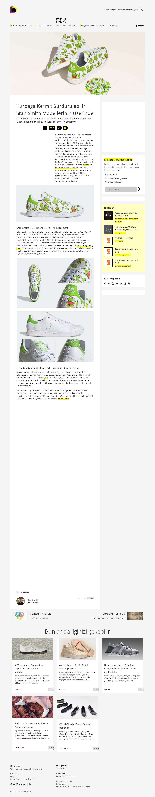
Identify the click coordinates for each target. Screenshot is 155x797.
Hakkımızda (14, 774)
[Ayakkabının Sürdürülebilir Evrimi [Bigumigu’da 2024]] (77, 648)
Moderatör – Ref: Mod (124, 238)
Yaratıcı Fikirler (61, 768)
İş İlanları (140, 25)
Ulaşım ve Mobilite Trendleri (92, 25)
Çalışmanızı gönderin (64, 781)
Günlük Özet (112, 175)
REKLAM (90, 598)
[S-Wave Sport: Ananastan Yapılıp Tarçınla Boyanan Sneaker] (32, 648)
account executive (121, 219)
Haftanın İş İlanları (114, 182)
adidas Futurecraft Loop (66, 167)
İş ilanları (109, 207)
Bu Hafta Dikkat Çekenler (117, 178)
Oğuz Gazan (32, 600)
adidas (69, 143)
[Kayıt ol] (139, 189)
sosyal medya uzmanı (123, 255)
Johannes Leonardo (25, 232)
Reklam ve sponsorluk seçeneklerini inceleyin (73, 786)
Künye (12, 776)
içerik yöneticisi (120, 233)
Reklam (59, 776)
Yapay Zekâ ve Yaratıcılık (66, 25)
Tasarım (65, 776)
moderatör (119, 241)
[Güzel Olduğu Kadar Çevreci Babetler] (77, 707)
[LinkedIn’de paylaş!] (59, 128)
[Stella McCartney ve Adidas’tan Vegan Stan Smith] (32, 707)
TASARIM (51, 689)
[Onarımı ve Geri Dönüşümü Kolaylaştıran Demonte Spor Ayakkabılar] (122, 648)
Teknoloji (73, 776)
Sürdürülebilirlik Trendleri (21, 25)
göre (46, 377)
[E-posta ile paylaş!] (65, 128)
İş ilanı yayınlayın (62, 784)
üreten (86, 164)
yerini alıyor (63, 398)
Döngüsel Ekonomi (44, 25)
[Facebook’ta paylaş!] (45, 128)
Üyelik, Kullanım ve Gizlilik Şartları (22, 779)
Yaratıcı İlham (114, 25)
